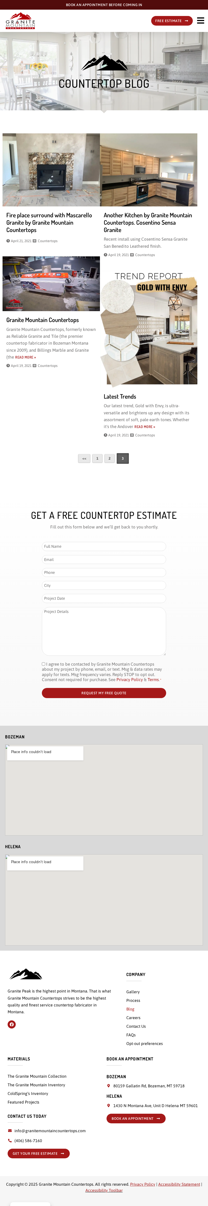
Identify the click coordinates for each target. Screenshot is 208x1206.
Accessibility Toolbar (104, 1190)
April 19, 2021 (118, 255)
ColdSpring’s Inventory (28, 1093)
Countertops (48, 241)
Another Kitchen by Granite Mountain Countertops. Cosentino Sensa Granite (148, 222)
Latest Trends (120, 396)
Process (133, 1000)
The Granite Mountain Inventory (36, 1085)
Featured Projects (23, 1102)
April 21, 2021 (21, 241)
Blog (130, 1009)
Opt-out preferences (144, 1043)
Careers (133, 1017)
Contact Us (136, 1026)
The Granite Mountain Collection (37, 1076)
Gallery (133, 991)
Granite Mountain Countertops (42, 320)
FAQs (131, 1035)
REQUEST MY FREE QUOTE (104, 693)
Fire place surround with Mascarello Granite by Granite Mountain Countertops (49, 222)
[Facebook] (12, 1024)
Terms (153, 679)
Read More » (25, 357)
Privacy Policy (129, 679)
